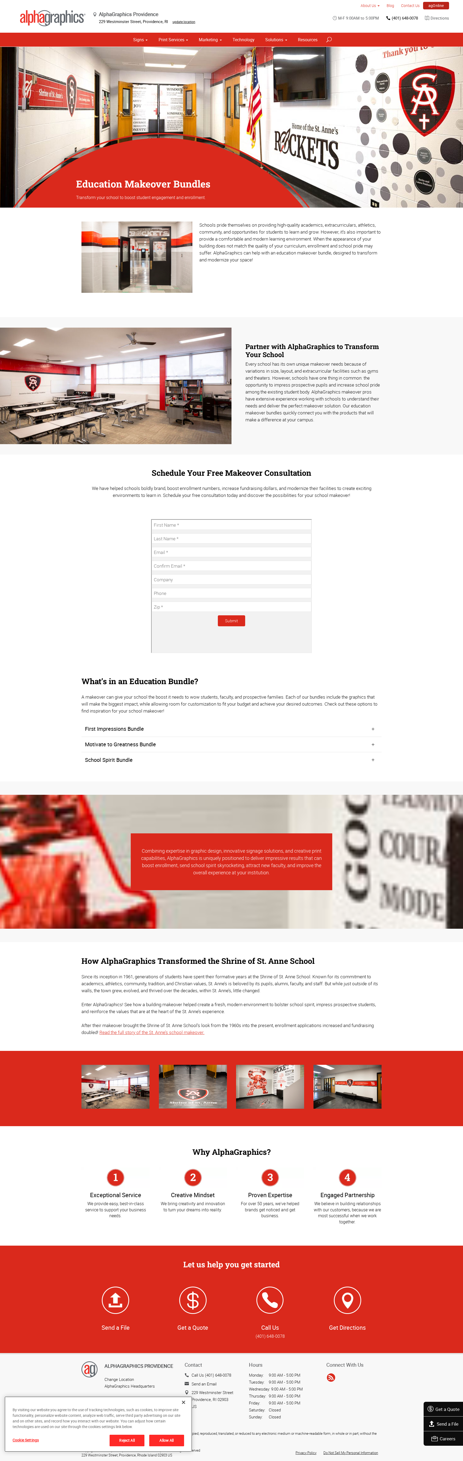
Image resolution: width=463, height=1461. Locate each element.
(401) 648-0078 (405, 18)
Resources (308, 40)
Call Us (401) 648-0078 (211, 1375)
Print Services (171, 40)
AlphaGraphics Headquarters (129, 1386)
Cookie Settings (26, 1440)
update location (184, 22)
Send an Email (204, 1384)
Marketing (208, 40)
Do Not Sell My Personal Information (350, 1452)
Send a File (447, 1424)
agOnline (436, 5)
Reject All (127, 1440)
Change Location (119, 1379)
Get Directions (347, 1327)
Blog (390, 5)
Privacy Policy (306, 1452)
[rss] (331, 1378)
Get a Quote (447, 1409)
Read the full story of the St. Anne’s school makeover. (151, 1032)
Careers (447, 1439)
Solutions (274, 40)
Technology (244, 40)
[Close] (183, 1402)
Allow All (166, 1440)
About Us (368, 5)
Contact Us (410, 5)
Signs (138, 40)
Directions (440, 18)
